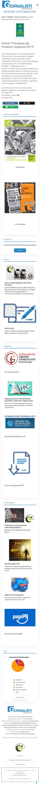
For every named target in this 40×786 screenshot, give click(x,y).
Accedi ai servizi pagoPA (13, 634)
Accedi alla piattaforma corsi (15, 436)
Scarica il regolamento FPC (14, 485)
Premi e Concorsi (21, 17)
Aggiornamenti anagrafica (17, 597)
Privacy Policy (14, 779)
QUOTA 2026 (20, 331)
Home (4, 17)
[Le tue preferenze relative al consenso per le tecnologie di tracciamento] (36, 782)
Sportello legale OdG (18, 567)
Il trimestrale (20, 167)
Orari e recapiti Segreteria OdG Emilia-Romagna (20, 288)
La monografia (20, 224)
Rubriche (10, 17)
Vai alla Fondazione (12, 372)
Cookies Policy (26, 779)
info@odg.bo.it (22, 775)
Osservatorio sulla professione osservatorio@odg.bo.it (18, 528)
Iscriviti (20, 250)
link (18, 95)
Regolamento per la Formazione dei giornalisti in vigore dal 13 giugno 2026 (19, 403)
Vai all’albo (20, 697)
